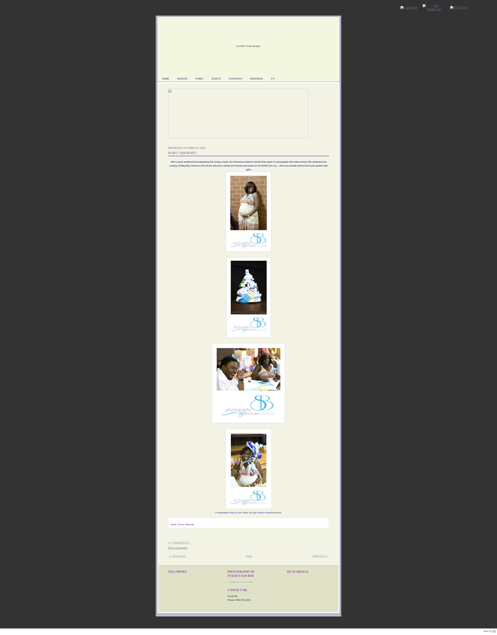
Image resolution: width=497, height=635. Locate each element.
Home (165, 78)
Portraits (235, 78)
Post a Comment (177, 548)
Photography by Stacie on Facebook (241, 582)
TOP (493, 631)
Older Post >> (320, 556)
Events (216, 78)
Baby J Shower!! (182, 152)
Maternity (189, 524)
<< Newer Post (177, 556)
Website (182, 78)
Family (199, 78)
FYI (273, 78)
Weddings (256, 78)
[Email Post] (170, 521)
